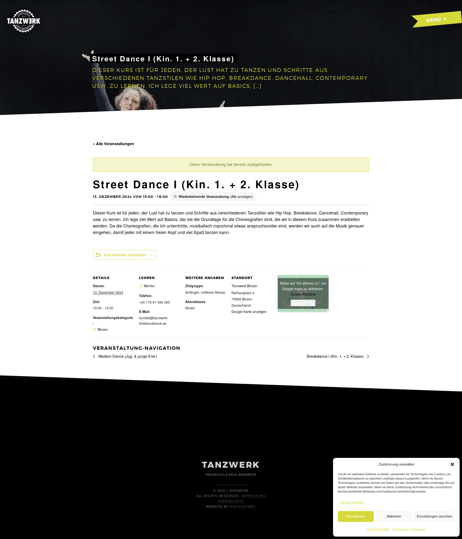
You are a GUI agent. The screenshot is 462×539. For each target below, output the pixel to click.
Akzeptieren (355, 516)
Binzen (103, 329)
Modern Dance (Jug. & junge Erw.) (127, 356)
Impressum (418, 529)
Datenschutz (400, 529)
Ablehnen (393, 516)
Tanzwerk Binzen (244, 285)
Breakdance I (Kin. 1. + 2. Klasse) (336, 356)
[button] (452, 464)
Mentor (149, 285)
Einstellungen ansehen (434, 516)
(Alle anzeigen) (241, 196)
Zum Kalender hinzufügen (125, 254)
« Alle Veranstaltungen (113, 143)
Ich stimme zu (303, 302)
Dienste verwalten (352, 502)
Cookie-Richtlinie (378, 529)
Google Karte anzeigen (249, 311)
